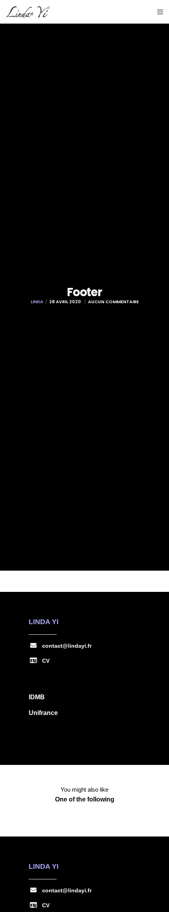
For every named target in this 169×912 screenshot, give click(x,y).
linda (37, 301)
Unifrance (43, 712)
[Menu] (157, 12)
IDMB (37, 697)
